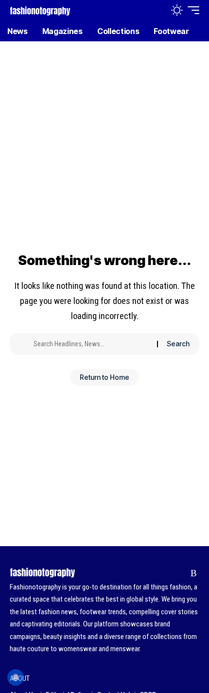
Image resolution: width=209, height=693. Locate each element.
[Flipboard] (179, 573)
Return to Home (104, 377)
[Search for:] (91, 344)
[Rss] (193, 573)
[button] (156, 10)
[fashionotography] (40, 10)
